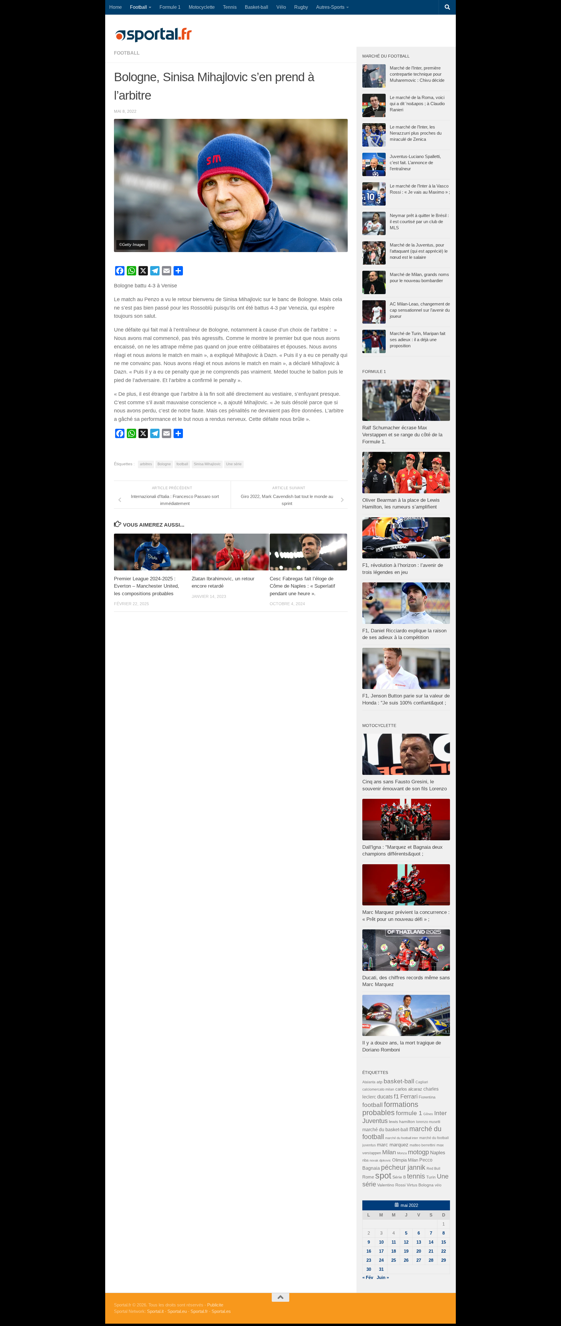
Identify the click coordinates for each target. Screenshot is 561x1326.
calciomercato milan (378, 1089)
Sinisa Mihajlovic (207, 464)
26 (406, 1260)
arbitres (146, 464)
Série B (399, 1177)
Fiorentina (427, 1097)
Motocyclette (202, 7)
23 (368, 1260)
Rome (368, 1176)
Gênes (428, 1114)
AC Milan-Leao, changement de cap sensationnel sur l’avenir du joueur (420, 310)
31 (381, 1269)
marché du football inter (401, 1138)
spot (383, 1175)
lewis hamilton (402, 1122)
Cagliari (421, 1082)
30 (368, 1269)
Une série (234, 464)
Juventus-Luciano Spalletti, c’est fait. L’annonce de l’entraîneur (415, 162)
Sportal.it (155, 1311)
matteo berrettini (422, 1145)
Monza (402, 1153)
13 (418, 1242)
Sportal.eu (177, 1311)
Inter (440, 1113)
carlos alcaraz (408, 1089)
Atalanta (368, 1082)
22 (443, 1251)
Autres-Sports (330, 7)
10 (381, 1242)
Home (115, 7)
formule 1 (409, 1113)
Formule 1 (170, 7)
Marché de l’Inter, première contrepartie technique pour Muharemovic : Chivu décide (417, 74)
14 (431, 1242)
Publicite (215, 1304)
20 (418, 1251)
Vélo (281, 7)
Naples (437, 1152)
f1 (396, 1096)
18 (393, 1251)
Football (138, 7)
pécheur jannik (403, 1167)
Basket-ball (256, 7)
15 (443, 1242)
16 (368, 1251)
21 (431, 1251)
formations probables (390, 1108)
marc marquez (392, 1145)
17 (381, 1251)
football (127, 53)
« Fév (367, 1277)
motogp (418, 1152)
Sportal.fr (199, 1311)
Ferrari (409, 1096)
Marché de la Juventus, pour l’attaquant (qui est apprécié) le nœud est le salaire (419, 251)
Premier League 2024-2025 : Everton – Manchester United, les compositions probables (146, 586)
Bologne (164, 464)
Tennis (230, 7)
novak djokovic (380, 1160)
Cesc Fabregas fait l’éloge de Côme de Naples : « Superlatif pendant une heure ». (302, 586)
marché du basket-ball (385, 1129)
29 (443, 1260)
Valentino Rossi (391, 1185)
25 (393, 1260)
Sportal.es (221, 1311)
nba (365, 1160)
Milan (389, 1152)
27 (418, 1260)
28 (431, 1260)
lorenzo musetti (428, 1122)
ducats (385, 1097)
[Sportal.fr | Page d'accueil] (153, 35)
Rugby (301, 7)
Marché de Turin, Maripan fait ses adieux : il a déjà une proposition (417, 339)
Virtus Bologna (420, 1185)
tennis (416, 1176)
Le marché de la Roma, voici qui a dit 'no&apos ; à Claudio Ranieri (417, 103)
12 (406, 1242)
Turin (431, 1177)
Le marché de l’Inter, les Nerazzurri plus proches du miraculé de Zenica (415, 133)
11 (394, 1242)
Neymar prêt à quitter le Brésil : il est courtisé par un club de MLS (419, 221)
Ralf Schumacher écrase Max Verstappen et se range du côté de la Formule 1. (402, 434)
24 (381, 1260)
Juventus (375, 1120)
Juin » (383, 1277)
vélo (438, 1185)
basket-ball (399, 1081)
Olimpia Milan (405, 1160)
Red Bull (433, 1168)
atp (379, 1081)
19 (406, 1251)
